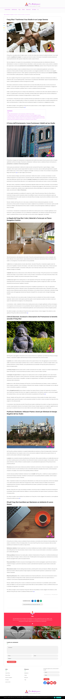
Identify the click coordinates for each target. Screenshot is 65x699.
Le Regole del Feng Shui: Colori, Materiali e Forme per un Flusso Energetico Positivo (24, 115)
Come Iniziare (7, 9)
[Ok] (63, 697)
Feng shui (12, 14)
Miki (32, 616)
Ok (54, 697)
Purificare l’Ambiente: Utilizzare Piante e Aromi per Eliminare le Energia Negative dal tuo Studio (26, 117)
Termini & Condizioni (8, 677)
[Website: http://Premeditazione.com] (32, 624)
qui (25, 107)
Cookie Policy (58, 697)
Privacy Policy (7, 675)
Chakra (23, 9)
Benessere (28, 9)
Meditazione (14, 9)
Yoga (19, 9)
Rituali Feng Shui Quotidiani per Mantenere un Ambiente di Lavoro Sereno (21, 119)
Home (5, 14)
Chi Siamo (34, 9)
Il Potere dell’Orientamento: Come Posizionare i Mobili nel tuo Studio (20, 113)
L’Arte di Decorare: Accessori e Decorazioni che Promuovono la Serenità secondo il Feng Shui (25, 116)
